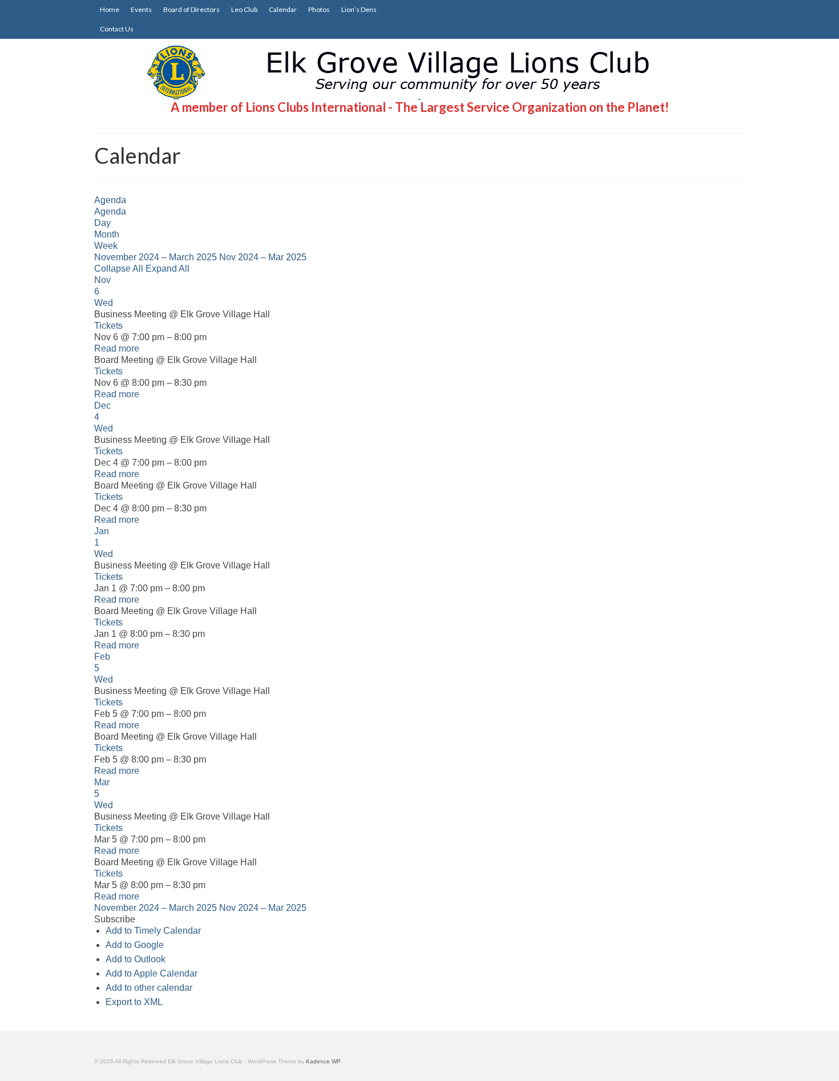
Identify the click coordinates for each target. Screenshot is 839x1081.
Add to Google (135, 945)
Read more (116, 348)
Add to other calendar (149, 988)
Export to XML (134, 1002)
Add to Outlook (136, 959)
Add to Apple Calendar (151, 973)
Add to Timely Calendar (153, 930)
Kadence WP (323, 1061)
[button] (114, 919)
